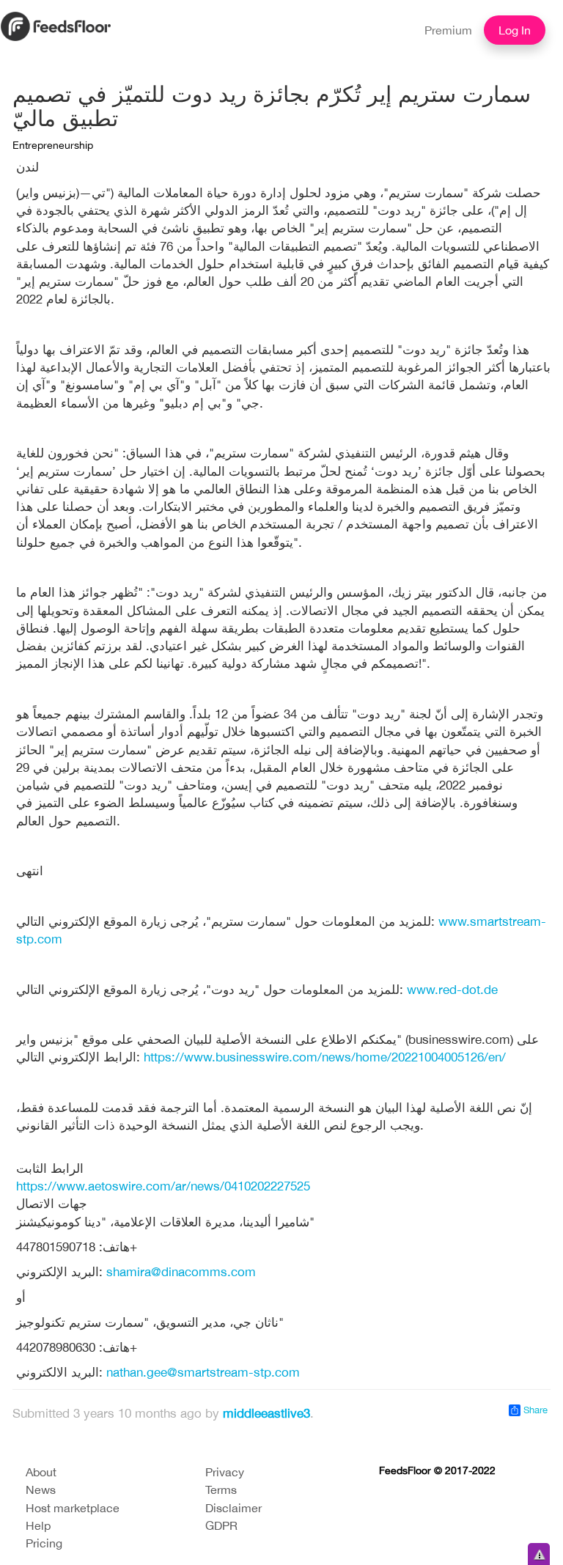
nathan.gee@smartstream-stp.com (203, 1372)
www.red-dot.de (452, 989)
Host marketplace (72, 1507)
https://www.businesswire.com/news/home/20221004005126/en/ (325, 1057)
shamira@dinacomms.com (181, 1271)
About (41, 1472)
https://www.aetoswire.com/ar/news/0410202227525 (163, 1186)
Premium (448, 30)
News (41, 1489)
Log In (514, 30)
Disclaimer (233, 1507)
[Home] (56, 25)
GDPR (221, 1525)
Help (38, 1525)
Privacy (224, 1472)
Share (534, 1409)
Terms (221, 1489)
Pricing (44, 1543)
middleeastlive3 (266, 1413)
